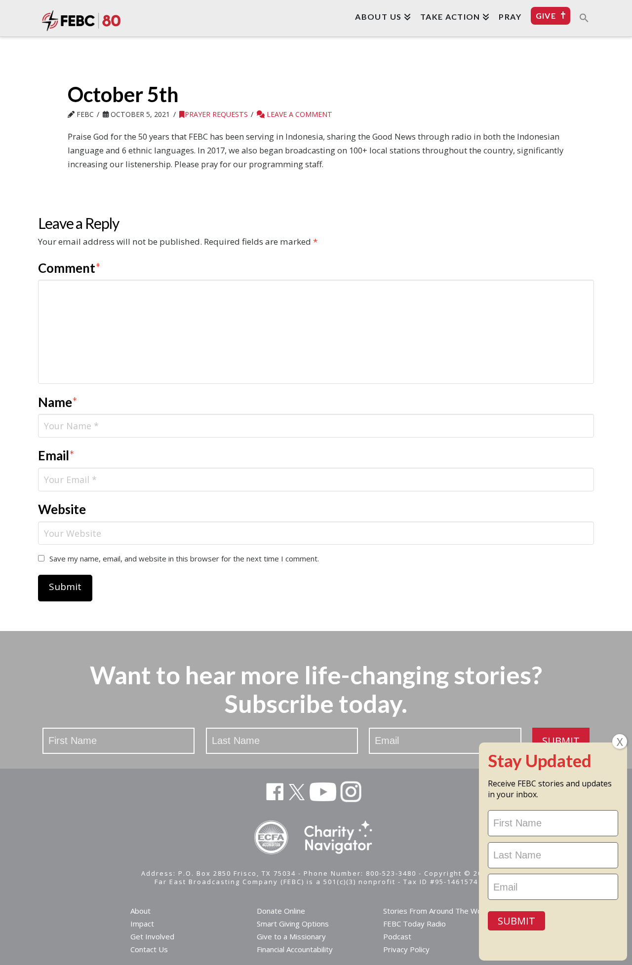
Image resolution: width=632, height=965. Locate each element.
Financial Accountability (295, 949)
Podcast (397, 936)
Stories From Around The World (437, 911)
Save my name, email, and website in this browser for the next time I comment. (184, 558)
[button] (584, 17)
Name (58, 402)
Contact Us (149, 949)
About (140, 911)
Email (56, 455)
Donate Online (281, 911)
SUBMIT (561, 740)
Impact (142, 923)
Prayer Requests (216, 114)
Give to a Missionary (291, 936)
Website (62, 509)
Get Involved (152, 936)
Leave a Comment (298, 114)
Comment (69, 267)
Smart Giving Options (293, 923)
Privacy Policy (406, 949)
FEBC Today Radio (414, 923)
